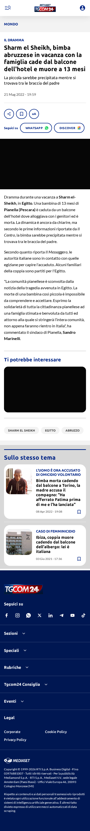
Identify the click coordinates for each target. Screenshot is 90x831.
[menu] (7, 7)
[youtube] (72, 615)
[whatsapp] (28, 615)
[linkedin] (50, 615)
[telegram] (61, 615)
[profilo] (82, 7)
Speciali (11, 650)
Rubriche (12, 667)
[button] (45, 8)
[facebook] (6, 615)
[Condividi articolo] (9, 114)
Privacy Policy (15, 740)
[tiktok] (83, 615)
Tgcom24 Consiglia (22, 684)
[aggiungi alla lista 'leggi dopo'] (21, 114)
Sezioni (11, 633)
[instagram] (17, 615)
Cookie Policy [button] (56, 732)
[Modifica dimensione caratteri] (34, 114)
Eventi (10, 701)
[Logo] (45, 8)
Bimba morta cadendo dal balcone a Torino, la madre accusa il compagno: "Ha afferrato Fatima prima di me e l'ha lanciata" (58, 492)
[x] (39, 615)
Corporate (12, 732)
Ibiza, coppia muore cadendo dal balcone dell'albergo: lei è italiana (55, 544)
